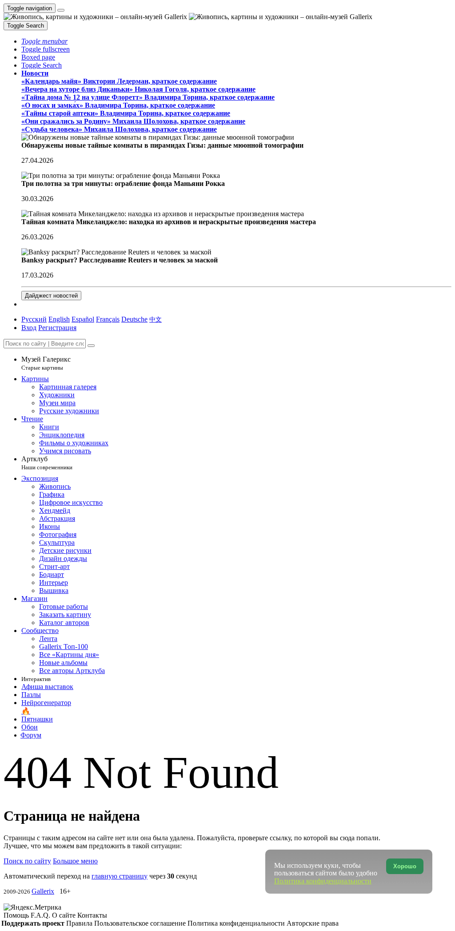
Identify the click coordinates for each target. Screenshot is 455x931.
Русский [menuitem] (34, 319)
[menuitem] (155, 319)
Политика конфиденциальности (237, 923)
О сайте (64, 915)
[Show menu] (60, 10)
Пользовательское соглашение (141, 923)
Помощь (17, 915)
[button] (44, 41)
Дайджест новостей (51, 295)
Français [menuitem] (108, 319)
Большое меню (75, 861)
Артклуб (46, 463)
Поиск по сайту (27, 861)
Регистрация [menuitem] (57, 327)
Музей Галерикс (46, 363)
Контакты (92, 915)
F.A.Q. (41, 915)
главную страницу (120, 876)
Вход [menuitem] (28, 327)
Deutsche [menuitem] (134, 319)
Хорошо (404, 866)
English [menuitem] (59, 319)
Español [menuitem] (83, 319)
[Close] (91, 345)
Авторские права (313, 923)
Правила (80, 923)
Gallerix (43, 891)
